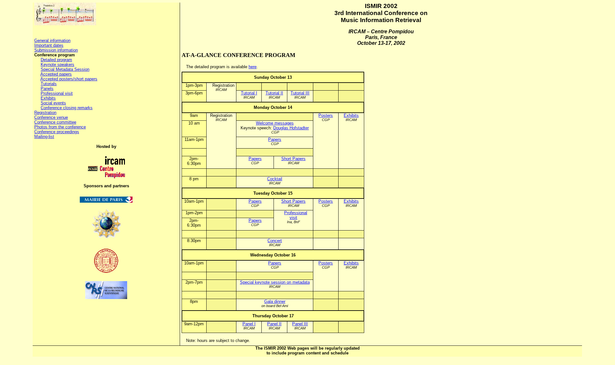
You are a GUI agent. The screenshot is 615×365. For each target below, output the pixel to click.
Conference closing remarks (67, 107)
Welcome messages (275, 123)
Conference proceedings (56, 131)
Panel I (249, 323)
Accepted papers (56, 74)
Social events (53, 103)
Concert (274, 240)
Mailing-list (44, 136)
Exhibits (48, 98)
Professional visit (57, 93)
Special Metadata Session (65, 69)
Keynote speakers (57, 64)
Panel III (300, 323)
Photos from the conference (60, 127)
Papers (274, 139)
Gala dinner (274, 301)
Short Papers (293, 158)
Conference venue (51, 117)
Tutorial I (249, 93)
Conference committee (55, 122)
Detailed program (56, 59)
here (253, 66)
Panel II (274, 323)
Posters (325, 115)
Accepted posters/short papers (68, 79)
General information (52, 40)
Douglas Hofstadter (291, 128)
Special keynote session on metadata (275, 282)
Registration (45, 112)
